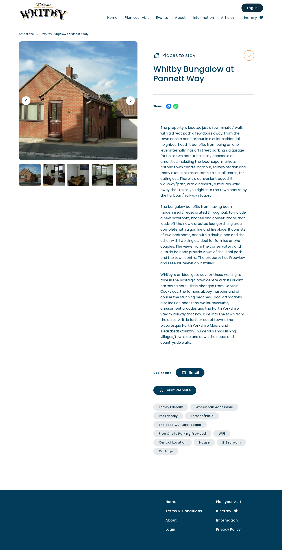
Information (203, 17)
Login (170, 529)
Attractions (26, 34)
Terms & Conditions (183, 511)
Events (162, 17)
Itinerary (250, 17)
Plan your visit (137, 17)
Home (112, 17)
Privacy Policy (228, 529)
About (180, 17)
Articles (228, 17)
